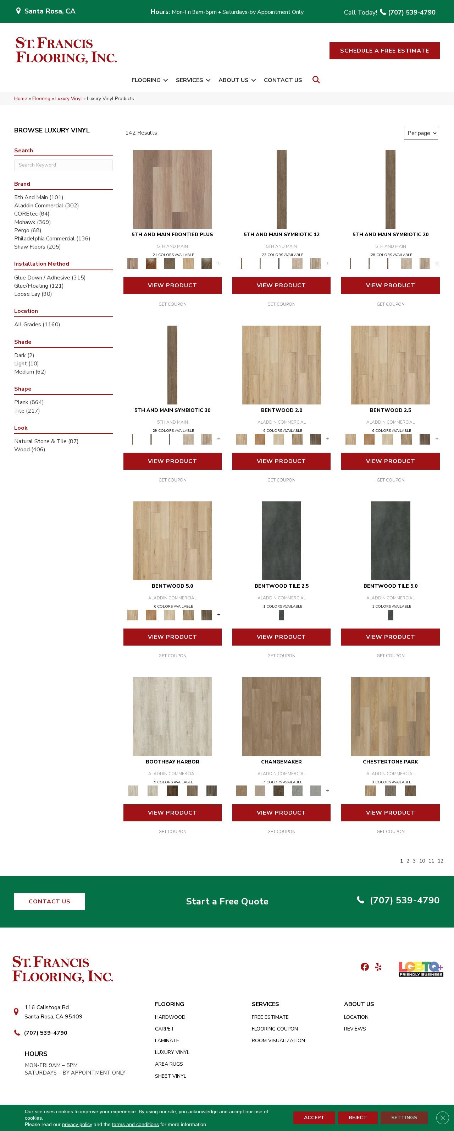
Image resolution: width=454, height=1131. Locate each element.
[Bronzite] (279, 263)
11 (431, 861)
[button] (385, 50)
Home (20, 98)
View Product (172, 285)
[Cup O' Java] (172, 790)
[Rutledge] (316, 439)
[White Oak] (260, 790)
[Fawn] (281, 716)
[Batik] (282, 189)
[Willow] (297, 790)
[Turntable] (390, 790)
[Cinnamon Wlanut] (207, 263)
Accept (314, 1117)
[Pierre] (281, 364)
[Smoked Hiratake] (212, 790)
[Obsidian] (281, 540)
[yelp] (376, 967)
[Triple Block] (390, 716)
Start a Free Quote (227, 901)
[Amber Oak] (151, 263)
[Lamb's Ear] (172, 716)
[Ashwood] (316, 790)
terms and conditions (135, 1124)
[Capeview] (316, 263)
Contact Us (283, 80)
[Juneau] (410, 790)
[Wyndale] (297, 439)
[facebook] (364, 967)
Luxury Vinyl (68, 98)
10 (422, 861)
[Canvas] (297, 263)
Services (189, 80)
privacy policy (77, 1124)
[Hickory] (279, 790)
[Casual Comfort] (169, 263)
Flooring (146, 80)
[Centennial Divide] (188, 263)
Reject (358, 1117)
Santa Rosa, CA (50, 11)
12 (440, 861)
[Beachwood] (260, 263)
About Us (233, 80)
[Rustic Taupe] (192, 790)
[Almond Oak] (172, 189)
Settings (404, 1117)
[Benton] (260, 439)
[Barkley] (279, 439)
